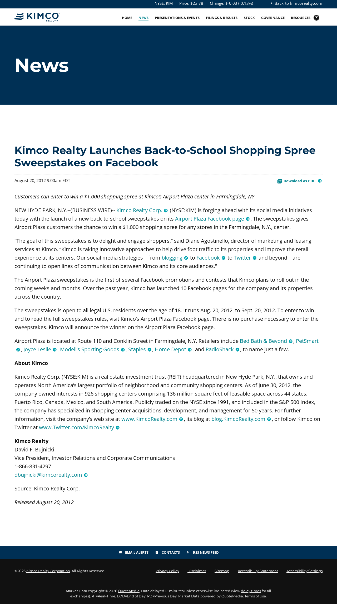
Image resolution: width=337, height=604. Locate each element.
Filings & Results (221, 17)
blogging (172, 257)
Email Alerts (133, 552)
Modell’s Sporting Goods (89, 349)
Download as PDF (300, 180)
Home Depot (170, 349)
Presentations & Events (177, 17)
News (143, 17)
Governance (273, 17)
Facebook (208, 257)
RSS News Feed (202, 552)
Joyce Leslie (37, 349)
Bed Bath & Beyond (263, 340)
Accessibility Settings (304, 571)
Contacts (167, 552)
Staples (137, 349)
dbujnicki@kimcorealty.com (48, 474)
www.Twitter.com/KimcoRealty (76, 427)
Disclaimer (196, 571)
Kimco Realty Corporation (48, 571)
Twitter (242, 257)
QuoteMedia (129, 591)
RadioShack (220, 349)
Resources (300, 17)
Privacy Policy (167, 571)
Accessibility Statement (258, 571)
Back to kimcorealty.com (296, 3)
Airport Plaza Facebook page (209, 218)
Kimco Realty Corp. (139, 210)
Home (127, 17)
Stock (249, 17)
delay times (251, 591)
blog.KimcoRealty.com (238, 418)
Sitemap (222, 571)
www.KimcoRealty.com (149, 418)
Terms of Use (255, 596)
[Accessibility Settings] (316, 21)
